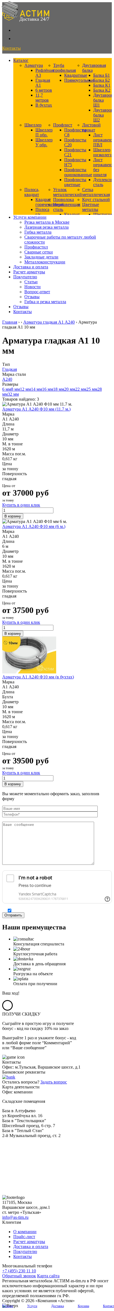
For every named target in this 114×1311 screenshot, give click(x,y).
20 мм (69, 389)
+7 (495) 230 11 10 (19, 1270)
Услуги (32, 1306)
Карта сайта (48, 1275)
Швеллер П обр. (44, 132)
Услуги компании (29, 217)
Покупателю (25, 276)
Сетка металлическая (96, 192)
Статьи (31, 281)
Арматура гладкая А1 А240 (49, 322)
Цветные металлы (90, 207)
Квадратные (75, 75)
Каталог (20, 60)
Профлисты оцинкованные (78, 172)
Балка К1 (101, 85)
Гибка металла (37, 232)
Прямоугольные (79, 80)
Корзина (83, 1306)
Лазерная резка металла (46, 227)
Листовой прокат (91, 127)
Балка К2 (101, 90)
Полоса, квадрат (31, 192)
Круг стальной (96, 199)
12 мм (25, 389)
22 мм (80, 389)
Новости (32, 286)
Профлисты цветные (75, 182)
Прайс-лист (24, 1236)
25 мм (91, 389)
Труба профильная (64, 68)
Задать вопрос (53, 1082)
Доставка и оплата (30, 267)
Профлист (62, 125)
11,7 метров (42, 97)
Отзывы (32, 296)
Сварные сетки (38, 252)
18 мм (58, 389)
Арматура (33, 65)
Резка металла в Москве (46, 222)
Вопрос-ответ (37, 291)
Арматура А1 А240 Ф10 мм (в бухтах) (38, 677)
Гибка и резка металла (45, 301)
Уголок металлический (67, 192)
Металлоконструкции (44, 262)
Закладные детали (41, 257)
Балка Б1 (101, 75)
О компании (25, 1231)
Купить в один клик (21, 505)
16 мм (47, 389)
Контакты (22, 311)
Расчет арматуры (29, 271)
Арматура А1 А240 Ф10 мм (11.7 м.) (36, 409)
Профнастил (36, 247)
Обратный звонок (19, 1275)
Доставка (57, 1306)
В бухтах (43, 105)
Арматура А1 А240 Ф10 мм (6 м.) (33, 526)
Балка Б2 (101, 80)
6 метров (43, 90)
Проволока (63, 199)
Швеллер (33, 125)
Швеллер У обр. (44, 142)
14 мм (36, 389)
